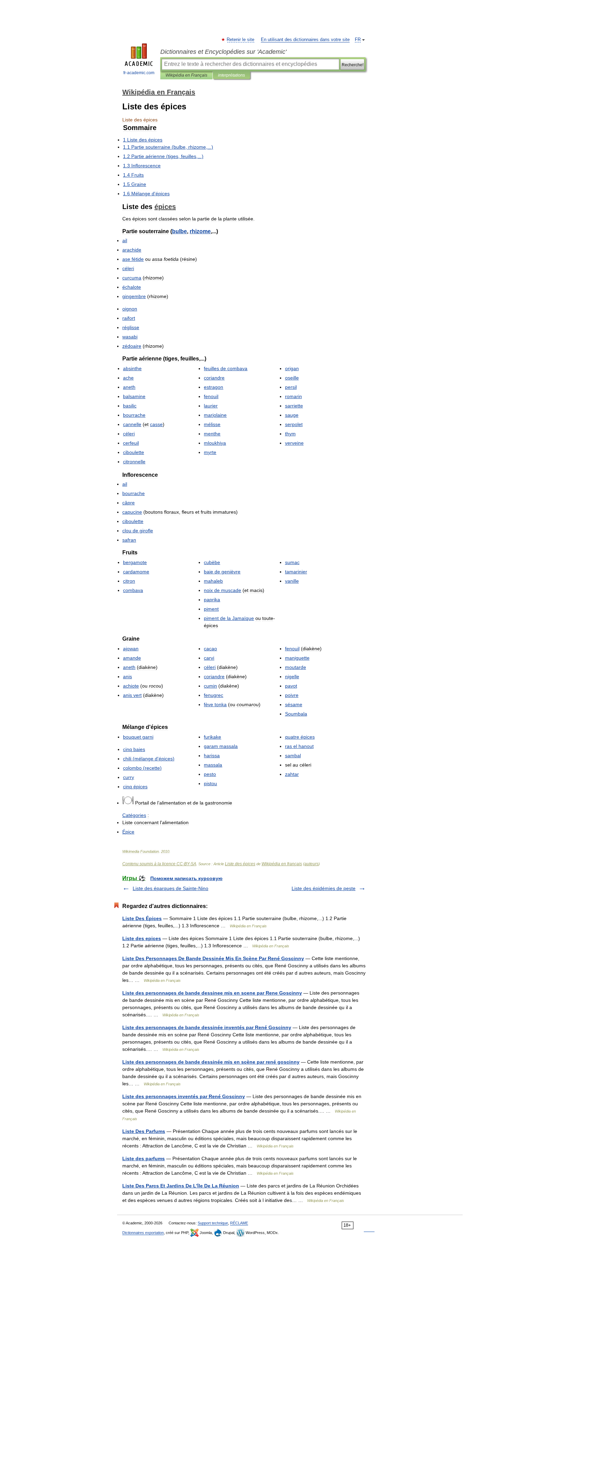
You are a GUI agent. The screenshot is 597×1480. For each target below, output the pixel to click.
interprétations (231, 75)
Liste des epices (141, 938)
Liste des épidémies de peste (324, 888)
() (142, 768)
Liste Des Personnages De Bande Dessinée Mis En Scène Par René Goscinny (213, 958)
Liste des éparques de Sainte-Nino (170, 888)
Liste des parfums (143, 1158)
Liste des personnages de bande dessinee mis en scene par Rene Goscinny (212, 993)
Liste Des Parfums (143, 1131)
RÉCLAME (239, 1223)
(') (148, 758)
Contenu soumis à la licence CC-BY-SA (159, 863)
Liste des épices (240, 863)
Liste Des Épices (142, 918)
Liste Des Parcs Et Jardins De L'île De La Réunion (180, 1185)
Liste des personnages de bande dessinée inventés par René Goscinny (206, 1027)
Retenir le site (240, 39)
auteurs (311, 863)
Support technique (213, 1223)
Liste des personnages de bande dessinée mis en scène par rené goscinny (211, 1062)
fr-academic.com (138, 72)
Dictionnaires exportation (143, 1233)
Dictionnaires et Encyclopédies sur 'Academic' (223, 51)
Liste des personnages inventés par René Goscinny (183, 1096)
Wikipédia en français (282, 863)
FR (358, 39)
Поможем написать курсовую (186, 878)
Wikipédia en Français (186, 75)
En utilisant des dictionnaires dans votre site (305, 39)
